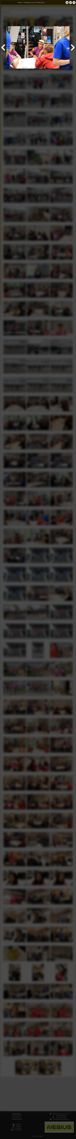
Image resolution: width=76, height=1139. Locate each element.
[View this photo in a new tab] (70, 2)
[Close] (74, 2)
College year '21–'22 (29, 2)
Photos (20, 2)
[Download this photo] (67, 2)
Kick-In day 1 (41, 2)
